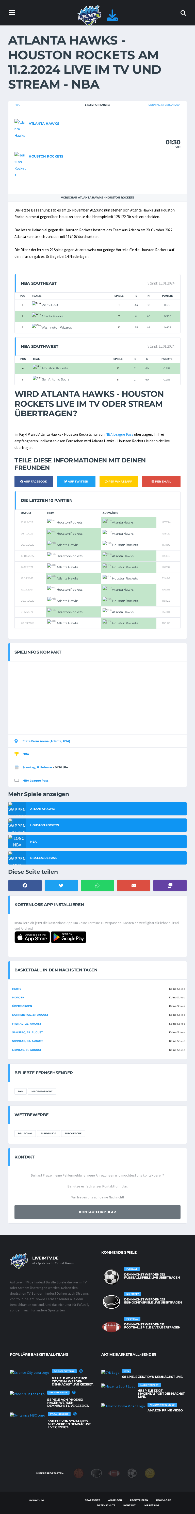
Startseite (92, 1500)
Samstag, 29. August (27, 1032)
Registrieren (139, 1500)
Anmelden (115, 1500)
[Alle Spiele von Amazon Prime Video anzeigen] (123, 1406)
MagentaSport (42, 1091)
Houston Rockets (46, 156)
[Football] (114, 1473)
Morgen (18, 997)
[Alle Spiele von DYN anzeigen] (110, 1372)
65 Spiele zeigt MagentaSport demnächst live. (161, 1393)
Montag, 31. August (26, 1050)
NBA (16, 104)
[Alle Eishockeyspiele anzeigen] (111, 1302)
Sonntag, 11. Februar (37, 767)
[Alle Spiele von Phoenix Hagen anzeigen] (27, 1394)
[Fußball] (132, 1473)
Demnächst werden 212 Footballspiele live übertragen (152, 1325)
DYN (20, 1091)
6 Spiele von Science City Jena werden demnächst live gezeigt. (72, 1381)
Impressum (151, 1505)
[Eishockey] (96, 1473)
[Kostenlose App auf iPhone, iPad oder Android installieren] (112, 18)
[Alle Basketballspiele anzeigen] (81, 1371)
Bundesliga (48, 1133)
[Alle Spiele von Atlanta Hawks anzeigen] (20, 128)
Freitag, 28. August (26, 1023)
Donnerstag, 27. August (30, 1014)
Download (163, 1500)
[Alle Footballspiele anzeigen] (111, 1327)
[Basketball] (78, 1473)
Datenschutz (106, 1505)
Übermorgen (22, 1006)
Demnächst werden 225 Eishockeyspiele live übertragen (153, 1300)
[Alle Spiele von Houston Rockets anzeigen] (20, 164)
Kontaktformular (97, 1212)
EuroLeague (73, 1133)
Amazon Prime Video (165, 1410)
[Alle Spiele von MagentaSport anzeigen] (118, 1386)
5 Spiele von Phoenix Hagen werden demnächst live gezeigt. (68, 1403)
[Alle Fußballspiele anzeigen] (111, 1277)
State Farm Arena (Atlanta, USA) (46, 741)
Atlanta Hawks (44, 123)
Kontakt (129, 1505)
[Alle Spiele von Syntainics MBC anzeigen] (27, 1415)
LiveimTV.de (36, 1500)
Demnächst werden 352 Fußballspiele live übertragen (152, 1275)
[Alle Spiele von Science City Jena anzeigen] (29, 1372)
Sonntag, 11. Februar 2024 (165, 104)
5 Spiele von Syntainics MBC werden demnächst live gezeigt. (69, 1424)
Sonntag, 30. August (27, 1041)
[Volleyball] (149, 1473)
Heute (16, 989)
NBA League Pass (119, 434)
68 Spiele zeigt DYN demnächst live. (152, 1377)
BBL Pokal (25, 1133)
